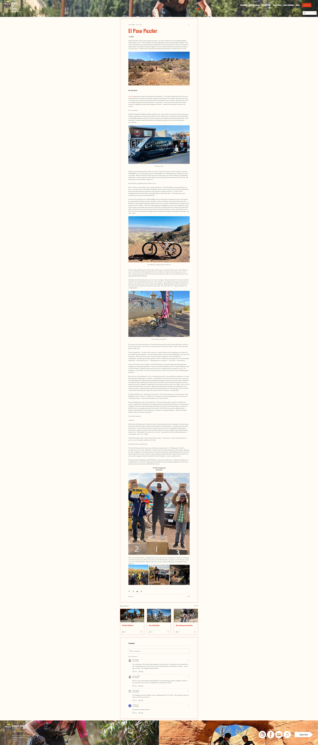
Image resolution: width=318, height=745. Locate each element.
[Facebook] (270, 734)
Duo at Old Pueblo (154, 625)
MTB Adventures (16, 11)
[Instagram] (262, 734)
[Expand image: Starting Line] (138, 575)
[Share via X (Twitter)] (133, 591)
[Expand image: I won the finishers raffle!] (159, 575)
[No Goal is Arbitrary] (132, 615)
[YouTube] (279, 734)
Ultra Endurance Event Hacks (184, 625)
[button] (198, 8)
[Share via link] (141, 591)
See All (196, 605)
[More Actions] (189, 660)
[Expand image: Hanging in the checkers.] (180, 575)
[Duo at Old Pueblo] (159, 615)
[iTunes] (287, 734)
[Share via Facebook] (129, 591)
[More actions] (189, 25)
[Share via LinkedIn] (137, 591)
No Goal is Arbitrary (127, 625)
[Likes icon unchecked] (133, 672)
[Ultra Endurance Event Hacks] (186, 615)
